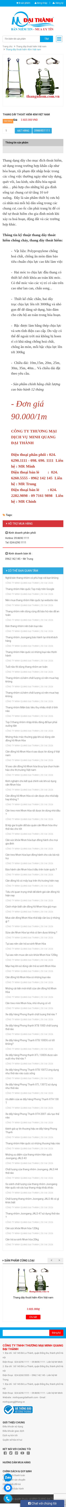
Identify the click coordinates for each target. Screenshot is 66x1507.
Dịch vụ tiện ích (10, 1435)
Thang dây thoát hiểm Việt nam (31, 46)
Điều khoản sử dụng (13, 1426)
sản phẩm (24, 3)
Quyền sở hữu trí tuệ (12, 1439)
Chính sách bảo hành (13, 1488)
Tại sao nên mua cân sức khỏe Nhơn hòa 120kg (31, 954)
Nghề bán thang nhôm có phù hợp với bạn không (31, 577)
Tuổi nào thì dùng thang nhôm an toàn (26, 666)
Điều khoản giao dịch (13, 1431)
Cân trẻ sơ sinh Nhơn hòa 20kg (22, 1239)
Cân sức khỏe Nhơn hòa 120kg (22, 1228)
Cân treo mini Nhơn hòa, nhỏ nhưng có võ (28, 1003)
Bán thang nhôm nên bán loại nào (24, 626)
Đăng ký (59, 3)
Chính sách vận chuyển (14, 1479)
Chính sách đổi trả (12, 1484)
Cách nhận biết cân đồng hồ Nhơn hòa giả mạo (30, 906)
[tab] (33, 148)
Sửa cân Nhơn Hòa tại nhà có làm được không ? (31, 932)
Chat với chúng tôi (43, 1503)
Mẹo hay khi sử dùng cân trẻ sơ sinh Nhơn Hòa (30, 966)
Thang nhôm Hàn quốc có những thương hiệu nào (32, 1143)
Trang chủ (7, 46)
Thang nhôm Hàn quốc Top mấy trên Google (29, 589)
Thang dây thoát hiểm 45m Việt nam (33, 1297)
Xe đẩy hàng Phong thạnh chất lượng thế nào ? (31, 1014)
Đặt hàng (23, 130)
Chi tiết (33, 1317)
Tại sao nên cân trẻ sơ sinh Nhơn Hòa (25, 943)
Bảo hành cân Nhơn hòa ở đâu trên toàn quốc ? (31, 869)
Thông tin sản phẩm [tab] (16, 142)
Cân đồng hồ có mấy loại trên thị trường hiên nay (32, 880)
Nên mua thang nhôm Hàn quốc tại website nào (31, 600)
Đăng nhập (41, 3)
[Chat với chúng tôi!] (8, 1488)
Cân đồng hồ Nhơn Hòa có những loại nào (28, 977)
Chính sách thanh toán (14, 1475)
